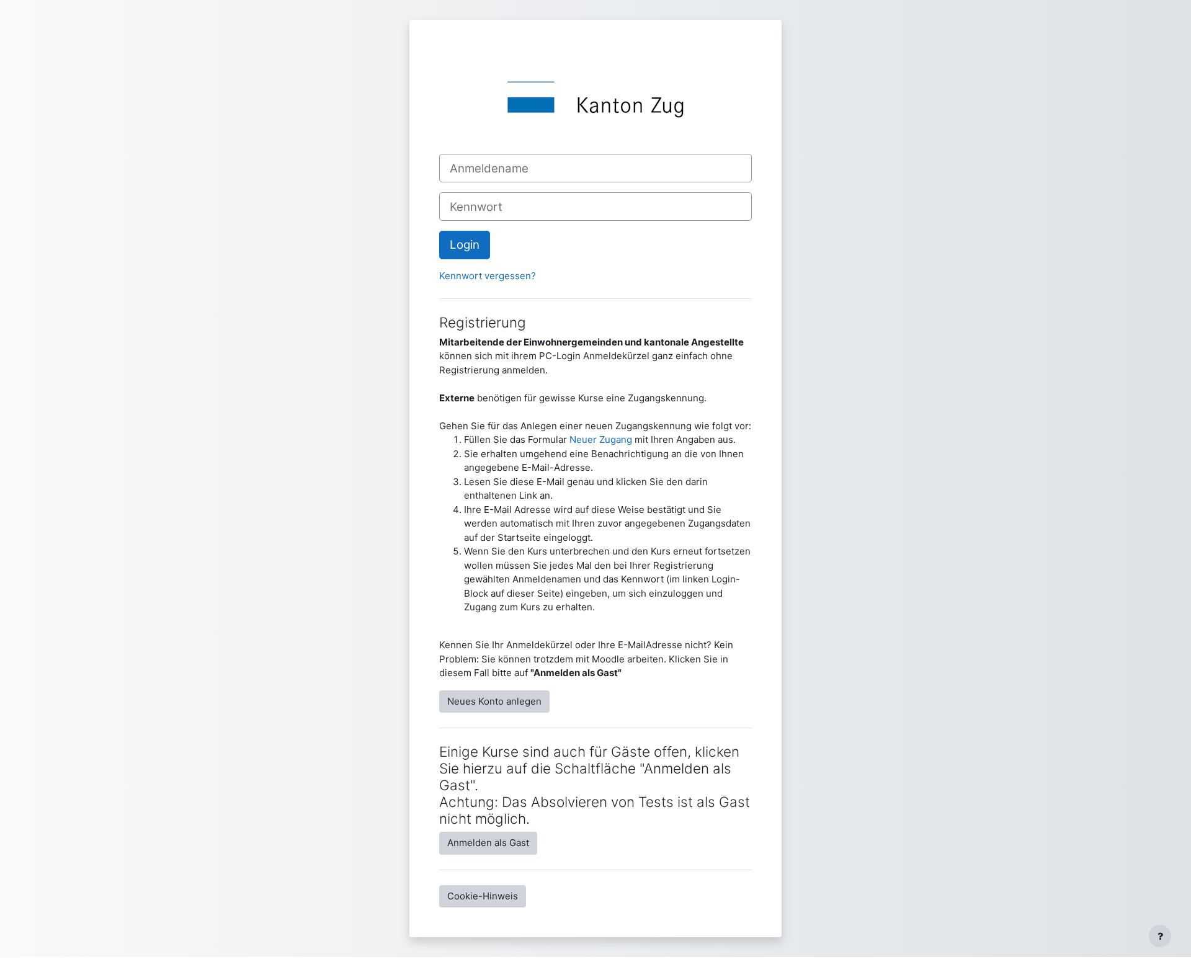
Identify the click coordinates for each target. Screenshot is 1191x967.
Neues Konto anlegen (494, 701)
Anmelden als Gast (488, 843)
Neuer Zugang (600, 439)
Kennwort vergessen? (487, 276)
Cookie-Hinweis (482, 896)
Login (465, 245)
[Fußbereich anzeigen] (1160, 936)
